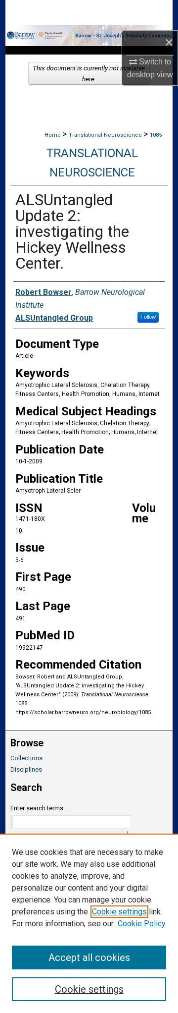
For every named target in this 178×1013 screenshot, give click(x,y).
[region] (89, 923)
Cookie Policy (142, 923)
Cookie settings (119, 911)
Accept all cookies (89, 957)
